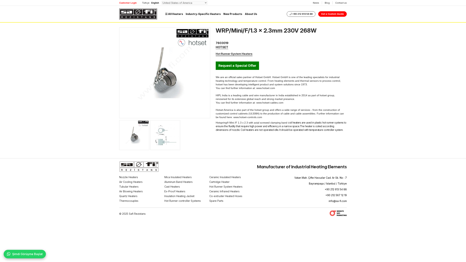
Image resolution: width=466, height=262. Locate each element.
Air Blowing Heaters (131, 191)
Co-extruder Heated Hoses (225, 196)
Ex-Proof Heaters (174, 191)
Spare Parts (216, 200)
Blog (327, 2)
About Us (251, 13)
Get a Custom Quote (332, 14)
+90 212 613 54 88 (302, 14)
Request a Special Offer (237, 66)
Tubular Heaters (129, 186)
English (155, 2)
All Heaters (175, 13)
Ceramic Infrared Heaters (224, 191)
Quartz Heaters (128, 196)
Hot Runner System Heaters (234, 53)
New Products (232, 13)
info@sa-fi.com (338, 201)
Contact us (341, 2)
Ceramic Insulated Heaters (225, 177)
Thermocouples (128, 200)
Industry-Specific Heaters (203, 13)
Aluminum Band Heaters (178, 181)
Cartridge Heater (219, 181)
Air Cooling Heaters (131, 181)
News (316, 2)
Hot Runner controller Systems (182, 200)
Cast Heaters (172, 186)
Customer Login (128, 2)
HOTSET (222, 47)
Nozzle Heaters (128, 177)
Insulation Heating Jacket (179, 196)
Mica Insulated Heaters (178, 177)
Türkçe (145, 2)
